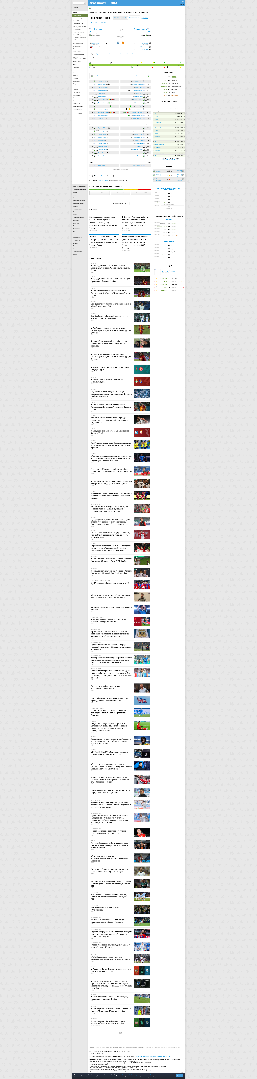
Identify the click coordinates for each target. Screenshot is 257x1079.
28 (184, 127)
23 (184, 130)
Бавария (84, 152)
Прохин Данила (102, 143)
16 (154, 156)
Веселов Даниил (138, 131)
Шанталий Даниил (102, 146)
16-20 (182, 130)
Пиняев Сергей (139, 106)
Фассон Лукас (139, 93)
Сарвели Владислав (138, 156)
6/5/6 (177, 130)
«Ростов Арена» (103, 180)
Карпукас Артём (138, 96)
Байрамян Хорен (102, 149)
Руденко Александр (138, 118)
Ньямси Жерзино (138, 90)
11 (154, 142)
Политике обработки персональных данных (135, 1075)
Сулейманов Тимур (103, 112)
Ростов (80, 133)
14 (154, 150)
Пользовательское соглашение (135, 1047)
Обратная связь (100, 1047)
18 (184, 142)
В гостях (181, 108)
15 (184, 147)
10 (154, 139)
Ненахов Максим (138, 134)
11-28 (182, 153)
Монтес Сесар (139, 87)
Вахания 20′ (95, 43)
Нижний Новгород (159, 153)
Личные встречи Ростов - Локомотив (169, 189)
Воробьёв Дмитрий (138, 115)
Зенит (84, 122)
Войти (182, 4)
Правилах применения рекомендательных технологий (152, 1056)
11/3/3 (178, 116)
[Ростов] (91, 30)
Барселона (75, 157)
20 (184, 136)
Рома (80, 173)
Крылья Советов (80, 127)
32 (184, 125)
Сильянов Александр (137, 84)
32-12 (182, 119)
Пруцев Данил (139, 103)
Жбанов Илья (101, 140)
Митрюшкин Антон (138, 81)
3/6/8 (177, 147)
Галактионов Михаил (137, 165)
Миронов (95, 47)
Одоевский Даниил (103, 128)
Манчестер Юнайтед (84, 163)
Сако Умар (101, 93)
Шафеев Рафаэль (101, 176)
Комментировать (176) (120, 203)
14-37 (182, 156)
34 (184, 122)
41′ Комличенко (144, 47)
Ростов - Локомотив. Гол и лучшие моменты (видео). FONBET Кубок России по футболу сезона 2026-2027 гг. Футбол (135, 222)
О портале (109, 1047)
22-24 (182, 133)
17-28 (182, 150)
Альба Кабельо (102, 165)
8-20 (182, 147)
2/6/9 (177, 150)
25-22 (182, 127)
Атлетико (80, 152)
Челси (84, 173)
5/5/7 (177, 136)
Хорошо (179, 1076)
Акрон (75, 116)
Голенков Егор (101, 118)
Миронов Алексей (102, 106)
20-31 (182, 144)
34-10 (182, 113)
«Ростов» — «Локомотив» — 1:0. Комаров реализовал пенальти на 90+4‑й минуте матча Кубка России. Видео (103, 240)
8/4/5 (177, 127)
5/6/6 (177, 133)
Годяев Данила (139, 143)
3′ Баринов (145, 43)
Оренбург (75, 133)
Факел (84, 138)
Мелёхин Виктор (102, 90)
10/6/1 (178, 119)
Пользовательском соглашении (160, 1075)
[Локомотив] (149, 30)
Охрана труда (149, 1047)
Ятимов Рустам (102, 81)
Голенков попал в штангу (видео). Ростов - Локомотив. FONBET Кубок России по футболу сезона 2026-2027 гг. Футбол (135, 242)
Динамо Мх (75, 122)
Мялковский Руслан (137, 149)
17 (175, 113)
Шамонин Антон (102, 156)
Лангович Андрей (102, 103)
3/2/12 (178, 153)
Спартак (80, 138)
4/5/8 (177, 144)
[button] (100, 17)
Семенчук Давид (102, 87)
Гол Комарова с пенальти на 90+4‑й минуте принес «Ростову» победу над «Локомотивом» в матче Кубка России (103, 222)
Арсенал (75, 152)
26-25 (182, 136)
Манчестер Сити (80, 163)
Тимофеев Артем (138, 140)
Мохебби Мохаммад (103, 115)
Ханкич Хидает (102, 131)
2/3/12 (178, 156)
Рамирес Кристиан (138, 137)
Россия (102, 13)
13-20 (182, 142)
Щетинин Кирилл (102, 99)
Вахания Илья (101, 84)
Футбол (75, 12)
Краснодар (75, 127)
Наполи (80, 168)
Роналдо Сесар (102, 109)
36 (184, 116)
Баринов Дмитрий (138, 109)
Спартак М (158, 127)
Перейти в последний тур (170, 159)
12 (154, 144)
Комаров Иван (102, 96)
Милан (75, 168)
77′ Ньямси (145, 49)
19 (184, 139)
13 (154, 147)
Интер (84, 157)
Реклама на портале (119, 1047)
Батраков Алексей (138, 99)
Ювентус (80, 179)
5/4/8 (177, 139)
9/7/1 (177, 122)
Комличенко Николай (137, 112)
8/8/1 (177, 125)
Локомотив (84, 127)
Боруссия (80, 157)
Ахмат (80, 116)
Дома (176, 108)
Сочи (156, 156)
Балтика (84, 116)
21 (184, 133)
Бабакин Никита (102, 137)
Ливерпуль (75, 163)
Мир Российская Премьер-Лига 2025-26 (128, 13)
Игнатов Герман (102, 134)
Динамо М (80, 122)
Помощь (91, 1047)
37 (184, 113)
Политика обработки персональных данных (167, 1047)
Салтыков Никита (138, 152)
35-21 (182, 122)
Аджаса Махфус (102, 152)
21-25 (182, 139)
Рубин (75, 138)
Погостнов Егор (139, 146)
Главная (75, 7)
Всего (171, 108)
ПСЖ (84, 168)
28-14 (182, 116)
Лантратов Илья (138, 128)
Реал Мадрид (75, 173)
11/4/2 (178, 113)
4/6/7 (177, 142)
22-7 (182, 125)
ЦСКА (80, 144)
